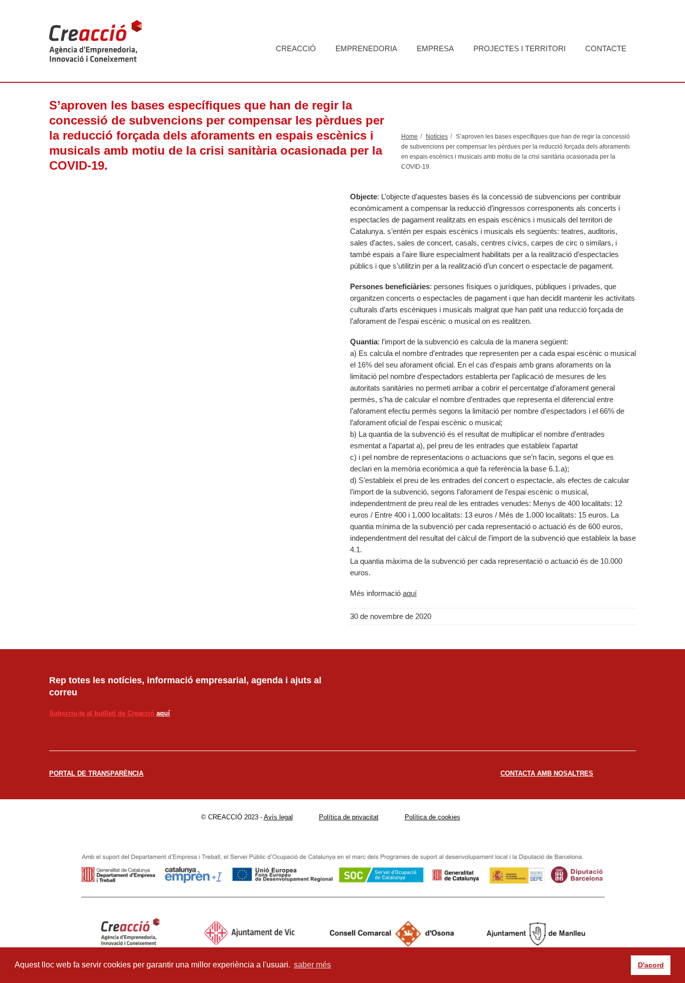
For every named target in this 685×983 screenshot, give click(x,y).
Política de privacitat (349, 817)
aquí (410, 593)
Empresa (435, 48)
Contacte (605, 48)
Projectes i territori (519, 48)
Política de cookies (432, 817)
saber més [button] (312, 964)
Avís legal (278, 817)
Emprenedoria (366, 48)
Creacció (296, 48)
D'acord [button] (651, 965)
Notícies (437, 136)
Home (409, 136)
